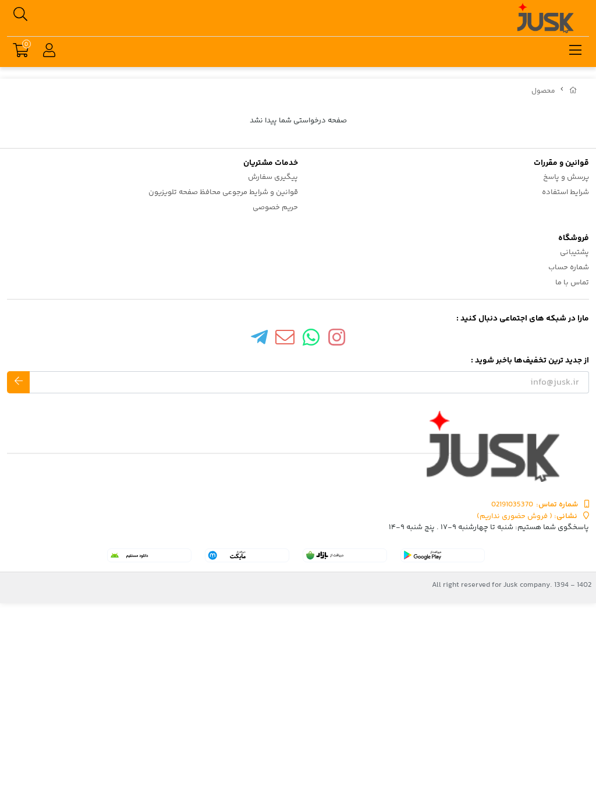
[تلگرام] (259, 340)
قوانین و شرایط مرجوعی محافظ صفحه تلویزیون (223, 192)
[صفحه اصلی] (573, 91)
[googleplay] (442, 555)
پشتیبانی (574, 252)
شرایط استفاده (565, 192)
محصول (543, 91)
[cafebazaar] (345, 555)
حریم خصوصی (275, 207)
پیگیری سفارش (273, 177)
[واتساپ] (311, 340)
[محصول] (298, 446)
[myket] (247, 555)
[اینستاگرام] (337, 340)
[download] (149, 555)
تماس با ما (572, 282)
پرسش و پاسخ (566, 177)
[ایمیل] (285, 340)
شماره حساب (568, 267)
